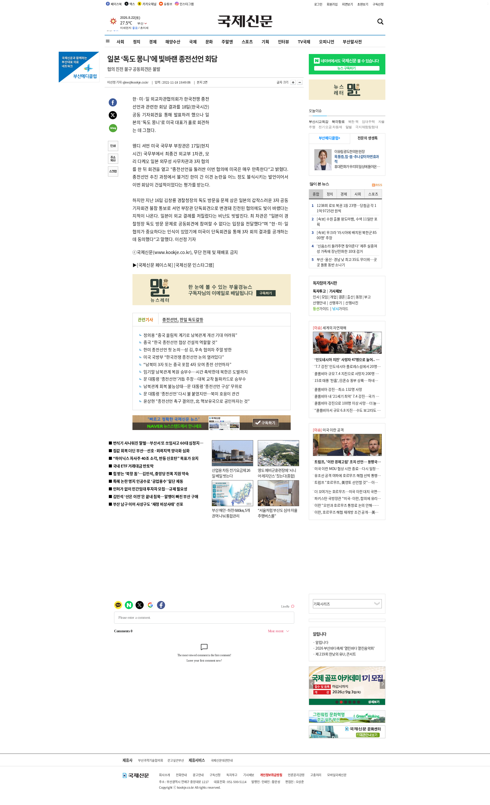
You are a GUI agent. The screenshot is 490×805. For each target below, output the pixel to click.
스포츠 (247, 41)
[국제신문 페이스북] (155, 265)
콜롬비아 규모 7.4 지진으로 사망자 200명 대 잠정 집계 (353, 373)
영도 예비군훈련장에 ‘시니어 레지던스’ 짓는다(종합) (277, 473)
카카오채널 (149, 4)
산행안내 (319, 302)
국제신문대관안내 (222, 760)
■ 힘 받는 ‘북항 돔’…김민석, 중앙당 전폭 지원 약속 (148, 473)
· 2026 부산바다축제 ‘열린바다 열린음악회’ (344, 648)
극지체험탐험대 (366, 127)
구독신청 (378, 4)
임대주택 (368, 122)
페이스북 (116, 4)
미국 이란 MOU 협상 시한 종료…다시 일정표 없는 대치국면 (357, 468)
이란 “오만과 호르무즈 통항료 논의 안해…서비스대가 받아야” (359, 505)
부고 (367, 296)
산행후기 (335, 302)
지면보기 (347, 4)
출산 (350, 296)
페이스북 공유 (112, 103)
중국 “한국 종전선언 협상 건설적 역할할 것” (180, 342)
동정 (359, 296)
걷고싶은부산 (175, 760)
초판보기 (362, 4)
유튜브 (168, 4)
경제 (153, 41)
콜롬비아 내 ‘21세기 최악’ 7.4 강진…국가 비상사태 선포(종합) (359, 396)
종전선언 (169, 319)
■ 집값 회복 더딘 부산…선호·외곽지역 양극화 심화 (148, 450)
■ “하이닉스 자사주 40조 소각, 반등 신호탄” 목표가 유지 (153, 458)
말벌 (349, 127)
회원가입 (332, 4)
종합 (316, 193)
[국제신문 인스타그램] (194, 265)
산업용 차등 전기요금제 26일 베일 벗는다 (231, 473)
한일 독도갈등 (191, 319)
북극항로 (338, 122)
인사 (316, 296)
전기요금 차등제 (330, 127)
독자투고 (231, 775)
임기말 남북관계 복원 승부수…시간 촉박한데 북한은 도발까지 (195, 372)
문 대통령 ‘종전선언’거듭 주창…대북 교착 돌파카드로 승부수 (194, 379)
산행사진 (351, 302)
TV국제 (304, 41)
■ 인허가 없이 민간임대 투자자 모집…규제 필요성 (147, 488)
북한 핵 (353, 122)
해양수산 (172, 41)
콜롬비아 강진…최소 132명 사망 (338, 389)
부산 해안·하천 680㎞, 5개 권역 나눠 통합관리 (231, 513)
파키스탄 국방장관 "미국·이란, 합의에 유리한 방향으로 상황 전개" (362, 498)
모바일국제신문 (337, 775)
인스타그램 (186, 4)
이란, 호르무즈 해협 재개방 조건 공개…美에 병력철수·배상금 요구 (362, 512)
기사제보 (248, 775)
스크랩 (112, 172)
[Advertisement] (250, 127)
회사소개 (164, 775)
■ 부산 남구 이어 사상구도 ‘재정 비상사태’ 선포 (145, 504)
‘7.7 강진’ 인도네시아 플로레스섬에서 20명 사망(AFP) (353, 366)
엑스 (132, 4)
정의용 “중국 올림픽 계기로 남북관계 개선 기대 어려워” (190, 335)
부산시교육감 (318, 122)
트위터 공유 (112, 116)
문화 (209, 41)
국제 (193, 41)
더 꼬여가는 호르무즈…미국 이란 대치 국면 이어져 (351, 491)
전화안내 (181, 775)
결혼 (342, 296)
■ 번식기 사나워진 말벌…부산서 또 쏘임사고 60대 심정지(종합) (159, 443)
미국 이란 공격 (328, 429)
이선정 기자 (114, 82)
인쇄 (112, 146)
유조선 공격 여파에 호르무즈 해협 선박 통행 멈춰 (349, 475)
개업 (333, 296)
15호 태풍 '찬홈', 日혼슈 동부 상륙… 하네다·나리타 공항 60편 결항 (363, 380)
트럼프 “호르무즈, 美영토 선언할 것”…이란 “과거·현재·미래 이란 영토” (367, 482)
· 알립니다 (320, 642)
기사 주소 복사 (112, 159)
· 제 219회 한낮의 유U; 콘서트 (334, 653)
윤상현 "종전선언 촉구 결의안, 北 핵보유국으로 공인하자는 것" (196, 401)
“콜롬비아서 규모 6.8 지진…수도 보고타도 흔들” (349, 410)
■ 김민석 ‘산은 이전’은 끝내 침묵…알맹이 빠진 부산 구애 (153, 496)
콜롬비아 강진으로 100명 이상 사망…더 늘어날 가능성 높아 (357, 403)
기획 (265, 41)
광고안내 (198, 775)
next (382, 684)
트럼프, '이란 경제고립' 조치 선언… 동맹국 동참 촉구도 (354, 461)
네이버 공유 (112, 128)
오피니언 (326, 41)
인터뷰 (283, 41)
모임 (325, 296)
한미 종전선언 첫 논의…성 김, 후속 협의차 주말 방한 (187, 349)
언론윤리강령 (296, 775)
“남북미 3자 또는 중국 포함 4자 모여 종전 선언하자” (187, 364)
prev (311, 684)
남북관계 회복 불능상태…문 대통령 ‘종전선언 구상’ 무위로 (192, 386)
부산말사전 (352, 41)
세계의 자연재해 (329, 327)
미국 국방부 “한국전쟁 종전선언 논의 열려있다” (183, 357)
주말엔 (227, 41)
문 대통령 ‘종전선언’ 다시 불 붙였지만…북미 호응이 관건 (191, 394)
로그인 (318, 4)
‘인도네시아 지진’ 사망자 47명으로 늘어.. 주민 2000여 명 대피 (360, 359)
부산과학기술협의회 (150, 760)
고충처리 (315, 775)
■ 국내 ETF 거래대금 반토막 (131, 465)
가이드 (321, 308)
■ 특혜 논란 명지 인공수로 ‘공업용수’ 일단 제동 (145, 481)
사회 (120, 41)
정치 (137, 41)
